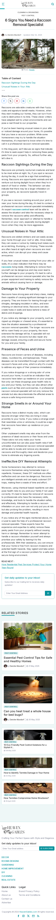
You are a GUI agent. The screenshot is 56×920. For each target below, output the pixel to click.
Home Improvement (13, 868)
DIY (3, 872)
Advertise (6, 902)
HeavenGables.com (28, 912)
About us (6, 895)
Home (5, 891)
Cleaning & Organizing (28, 12)
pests (4, 388)
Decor (5, 857)
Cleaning (7, 876)
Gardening (8, 864)
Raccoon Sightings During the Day (19, 82)
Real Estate (8, 880)
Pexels (32, 70)
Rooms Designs (10, 861)
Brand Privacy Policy (29, 891)
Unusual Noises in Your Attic (16, 86)
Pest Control (28, 15)
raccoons (6, 267)
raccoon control (20, 209)
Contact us (7, 898)
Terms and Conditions (29, 895)
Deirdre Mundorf (14, 35)
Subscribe (47, 848)
